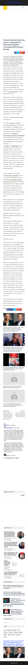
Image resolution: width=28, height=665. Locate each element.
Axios (11, 123)
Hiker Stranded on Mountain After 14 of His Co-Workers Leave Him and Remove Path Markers (13, 587)
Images (20, 632)
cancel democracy (12, 91)
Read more (10, 540)
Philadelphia (15, 145)
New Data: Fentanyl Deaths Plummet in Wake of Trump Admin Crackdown (12, 387)
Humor (15, 632)
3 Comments (5, 53)
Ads (5, 630)
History (11, 632)
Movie (5, 634)
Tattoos (18, 634)
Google (6, 632)
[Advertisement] (14, 25)
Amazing (9, 630)
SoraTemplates (14, 663)
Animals (14, 630)
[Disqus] (14, 440)
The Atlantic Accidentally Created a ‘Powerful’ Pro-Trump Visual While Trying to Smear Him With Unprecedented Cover (14, 593)
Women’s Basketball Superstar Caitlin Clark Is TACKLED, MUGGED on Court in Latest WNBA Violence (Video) (13, 369)
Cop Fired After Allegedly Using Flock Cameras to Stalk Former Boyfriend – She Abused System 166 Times (13, 405)
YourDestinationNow (14, 2)
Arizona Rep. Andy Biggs (11, 175)
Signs (13, 634)
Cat (19, 630)
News (4, 309)
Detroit (7, 145)
